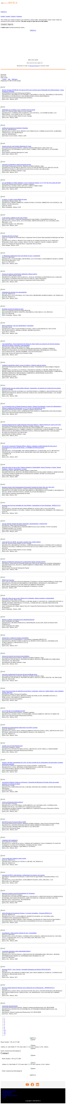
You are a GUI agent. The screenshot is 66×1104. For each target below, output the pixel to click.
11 (4, 1032)
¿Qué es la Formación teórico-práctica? (12, 802)
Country (4, 79)
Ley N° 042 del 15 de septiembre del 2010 (13, 711)
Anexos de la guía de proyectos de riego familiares (15, 656)
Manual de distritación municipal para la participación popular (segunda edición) (23, 561)
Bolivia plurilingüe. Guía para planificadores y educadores (18, 325)
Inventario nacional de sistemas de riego (13, 309)
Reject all (10, 24)
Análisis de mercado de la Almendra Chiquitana (15, 128)
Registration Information (9, 1091)
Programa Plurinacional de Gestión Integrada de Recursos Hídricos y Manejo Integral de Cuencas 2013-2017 (31, 424)
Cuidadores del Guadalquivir (10, 840)
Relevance (14, 79)
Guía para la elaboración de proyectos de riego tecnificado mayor (19, 674)
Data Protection (6, 1094)
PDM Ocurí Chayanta (8, 580)
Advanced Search (34, 65)
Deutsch (13, 16)
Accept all (3, 24)
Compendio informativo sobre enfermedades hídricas (16, 951)
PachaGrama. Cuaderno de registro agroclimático (15, 638)
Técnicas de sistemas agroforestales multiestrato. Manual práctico (19, 274)
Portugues (19, 16)
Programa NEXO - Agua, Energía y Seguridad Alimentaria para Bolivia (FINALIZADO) (26, 969)
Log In (4, 1097)
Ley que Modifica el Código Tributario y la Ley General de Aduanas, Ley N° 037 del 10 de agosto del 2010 (31, 182)
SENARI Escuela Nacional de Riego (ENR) (14, 822)
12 (5, 1033)
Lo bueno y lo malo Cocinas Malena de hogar (14, 199)
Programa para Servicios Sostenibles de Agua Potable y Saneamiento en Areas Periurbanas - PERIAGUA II (31, 505)
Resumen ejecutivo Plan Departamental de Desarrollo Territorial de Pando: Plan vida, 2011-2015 (28, 487)
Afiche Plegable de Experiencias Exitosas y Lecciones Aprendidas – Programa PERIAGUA (27, 913)
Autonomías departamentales (10, 1006)
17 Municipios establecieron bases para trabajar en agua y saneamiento (21, 255)
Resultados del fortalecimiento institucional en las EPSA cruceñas (19, 727)
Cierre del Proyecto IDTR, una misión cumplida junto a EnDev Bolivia (21, 542)
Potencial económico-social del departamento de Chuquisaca (18, 893)
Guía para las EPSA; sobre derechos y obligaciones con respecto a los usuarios (23, 875)
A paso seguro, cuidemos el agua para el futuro (14, 217)
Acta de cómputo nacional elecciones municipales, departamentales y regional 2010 (24, 523)
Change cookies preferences (10, 1095)
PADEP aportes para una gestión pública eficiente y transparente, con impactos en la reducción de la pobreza (31, 388)
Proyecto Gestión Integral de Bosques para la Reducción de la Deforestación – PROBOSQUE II (28, 987)
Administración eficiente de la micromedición (14, 292)
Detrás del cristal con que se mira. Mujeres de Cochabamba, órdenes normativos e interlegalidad (28, 598)
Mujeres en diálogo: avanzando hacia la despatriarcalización (18, 619)
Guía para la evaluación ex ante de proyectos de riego (16, 164)
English (3, 16)
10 (5, 1030)
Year (9, 79)
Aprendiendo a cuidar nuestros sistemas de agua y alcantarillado (19, 933)
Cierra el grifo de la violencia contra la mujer (14, 858)
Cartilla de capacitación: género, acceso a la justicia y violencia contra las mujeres (24, 365)
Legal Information (7, 1092)
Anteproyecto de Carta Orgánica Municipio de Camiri (16, 146)
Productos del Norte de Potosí (10, 236)
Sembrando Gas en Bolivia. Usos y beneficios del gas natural (18, 109)
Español (8, 16)
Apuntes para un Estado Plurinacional (12, 746)
